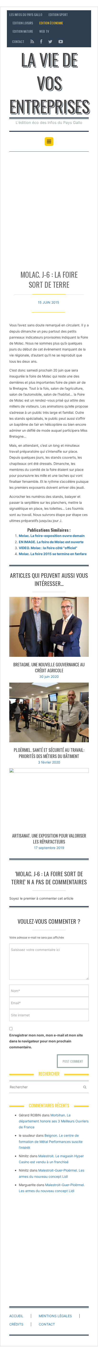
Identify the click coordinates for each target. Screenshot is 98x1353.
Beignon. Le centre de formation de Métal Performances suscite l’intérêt (51, 1141)
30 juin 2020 (49, 676)
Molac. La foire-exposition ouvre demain (52, 536)
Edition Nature (23, 31)
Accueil (16, 1316)
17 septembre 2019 (49, 848)
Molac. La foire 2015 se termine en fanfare (53, 554)
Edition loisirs (23, 22)
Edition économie (51, 22)
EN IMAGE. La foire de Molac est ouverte (51, 542)
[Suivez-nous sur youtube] (59, 41)
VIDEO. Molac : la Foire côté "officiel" (48, 548)
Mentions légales (55, 1316)
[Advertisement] (49, 208)
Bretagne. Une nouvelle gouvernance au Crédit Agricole (49, 667)
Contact (18, 41)
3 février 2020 (49, 762)
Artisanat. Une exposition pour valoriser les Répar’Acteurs (49, 839)
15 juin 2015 (48, 302)
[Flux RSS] (32, 41)
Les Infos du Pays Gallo (25, 14)
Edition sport (58, 14)
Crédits (16, 1324)
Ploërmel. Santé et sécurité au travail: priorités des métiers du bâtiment (49, 753)
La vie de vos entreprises (49, 82)
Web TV (44, 31)
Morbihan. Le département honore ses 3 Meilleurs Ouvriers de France (53, 1121)
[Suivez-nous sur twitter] (50, 41)
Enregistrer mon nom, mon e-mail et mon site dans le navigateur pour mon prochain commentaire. (46, 1041)
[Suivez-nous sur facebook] (41, 41)
